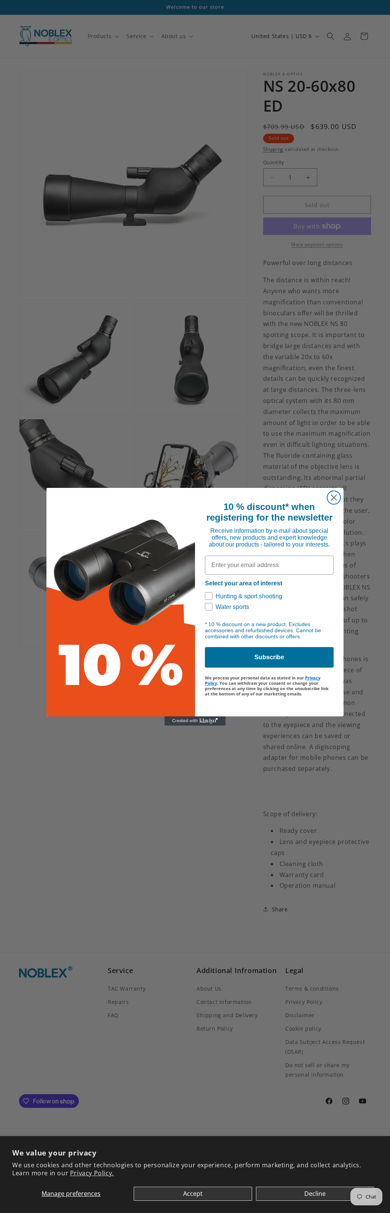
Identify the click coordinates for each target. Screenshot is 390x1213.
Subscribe (269, 657)
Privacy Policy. (92, 1173)
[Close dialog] (333, 497)
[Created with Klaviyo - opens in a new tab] (195, 721)
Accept (193, 1193)
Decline (315, 1193)
